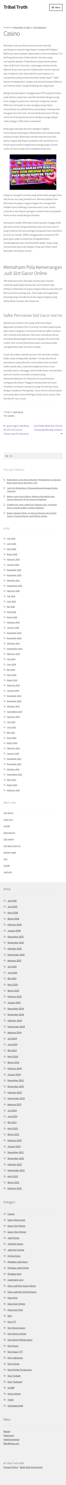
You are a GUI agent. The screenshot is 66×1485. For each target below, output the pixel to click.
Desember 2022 (14, 758)
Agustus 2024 (13, 653)
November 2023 (14, 701)
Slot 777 (12, 1321)
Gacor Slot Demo (16, 1225)
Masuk (7, 1431)
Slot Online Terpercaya (20, 1369)
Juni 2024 (11, 664)
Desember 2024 (14, 632)
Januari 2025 (13, 627)
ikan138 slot (9, 832)
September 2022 (14, 774)
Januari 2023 (13, 753)
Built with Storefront (31, 1467)
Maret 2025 (12, 617)
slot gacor (8, 812)
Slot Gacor (18, 412)
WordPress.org (11, 1443)
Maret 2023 (12, 743)
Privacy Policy (11, 1467)
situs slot (8, 819)
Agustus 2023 (13, 716)
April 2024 (11, 675)
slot (5, 859)
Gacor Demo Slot (16, 1219)
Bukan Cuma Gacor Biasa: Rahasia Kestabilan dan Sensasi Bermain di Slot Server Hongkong (31, 498)
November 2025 (14, 575)
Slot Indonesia (15, 1357)
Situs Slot (13, 1297)
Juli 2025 (11, 596)
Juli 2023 (11, 722)
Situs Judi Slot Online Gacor (22, 1291)
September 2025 (14, 585)
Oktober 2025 (13, 580)
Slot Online (13, 1363)
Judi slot (8, 872)
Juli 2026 (11, 538)
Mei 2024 (11, 669)
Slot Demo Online (17, 1333)
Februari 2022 (13, 790)
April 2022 (11, 779)
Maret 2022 (12, 785)
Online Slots (14, 1255)
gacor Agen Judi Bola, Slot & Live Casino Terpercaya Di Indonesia (17, 429)
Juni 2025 (11, 601)
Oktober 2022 (13, 769)
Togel (11, 1399)
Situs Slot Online (16, 1303)
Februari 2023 (13, 748)
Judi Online (13, 1237)
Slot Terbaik (14, 1375)
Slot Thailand (15, 1381)
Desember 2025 (14, 570)
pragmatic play (15, 1279)
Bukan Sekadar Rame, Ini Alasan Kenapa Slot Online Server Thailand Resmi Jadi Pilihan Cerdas (31, 515)
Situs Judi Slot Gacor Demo (22, 1285)
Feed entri (9, 1435)
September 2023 (14, 711)
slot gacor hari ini (12, 846)
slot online (9, 839)
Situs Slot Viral (15, 1309)
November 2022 (14, 764)
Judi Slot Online (16, 1249)
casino (11, 415)
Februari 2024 (13, 685)
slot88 (7, 826)
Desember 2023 (14, 695)
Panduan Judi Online (18, 1267)
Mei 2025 (11, 606)
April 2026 (11, 549)
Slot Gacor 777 (15, 1351)
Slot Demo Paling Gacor (20, 1339)
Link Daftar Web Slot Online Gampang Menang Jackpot (47, 427)
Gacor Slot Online (17, 1231)
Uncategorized (15, 1405)
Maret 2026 (12, 554)
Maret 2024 (12, 680)
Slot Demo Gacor (16, 1327)
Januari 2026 (13, 564)
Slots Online (14, 1393)
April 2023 (11, 737)
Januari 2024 (13, 690)
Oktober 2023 (13, 706)
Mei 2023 (11, 732)
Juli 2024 (11, 659)
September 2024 (14, 648)
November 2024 (14, 638)
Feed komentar (11, 1439)
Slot (10, 1315)
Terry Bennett (39, 27)
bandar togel (10, 852)
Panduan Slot (14, 1273)
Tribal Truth (15, 7)
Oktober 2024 (13, 643)
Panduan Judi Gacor (18, 1261)
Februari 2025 (13, 622)
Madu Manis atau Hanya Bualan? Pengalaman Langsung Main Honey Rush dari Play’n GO (34, 481)
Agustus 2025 (13, 590)
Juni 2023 (11, 727)
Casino (11, 1213)
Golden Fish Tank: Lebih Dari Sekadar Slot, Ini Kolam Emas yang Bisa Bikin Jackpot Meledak (32, 506)
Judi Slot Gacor (15, 1243)
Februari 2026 (13, 559)
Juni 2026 (11, 543)
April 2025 (11, 612)
